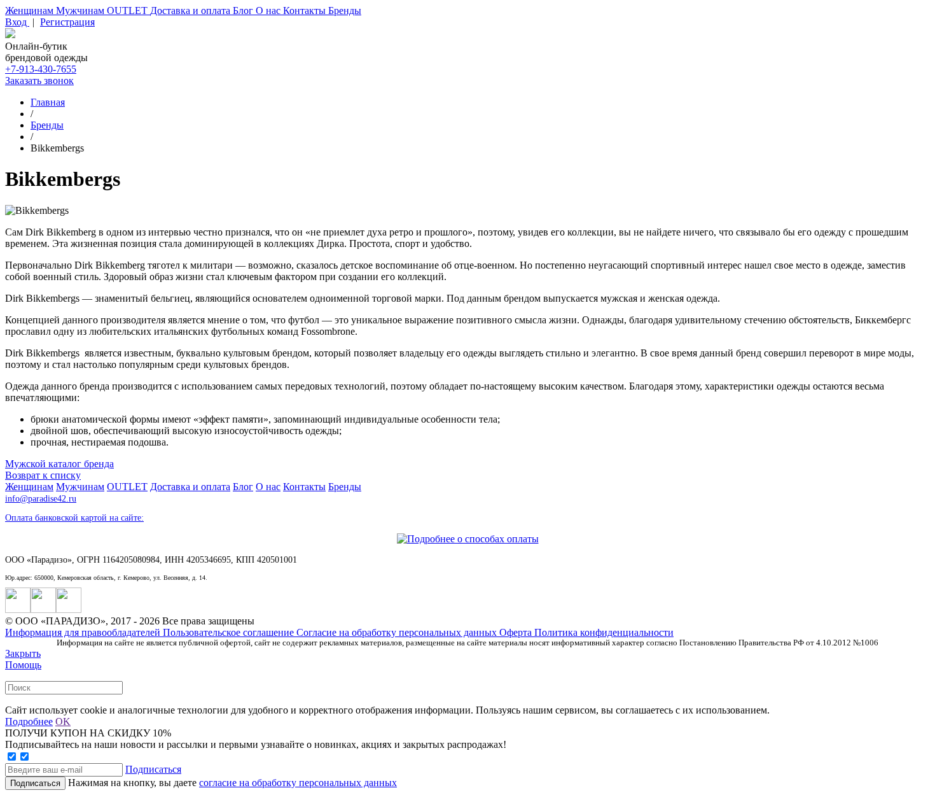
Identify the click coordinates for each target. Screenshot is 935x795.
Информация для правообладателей (84, 632)
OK (63, 721)
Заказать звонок (39, 80)
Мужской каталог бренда (59, 463)
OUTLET (128, 10)
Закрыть (23, 653)
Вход (17, 22)
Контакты (305, 10)
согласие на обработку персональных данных (298, 782)
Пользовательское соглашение (229, 632)
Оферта (516, 632)
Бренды (344, 10)
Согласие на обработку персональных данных (397, 632)
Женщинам (30, 10)
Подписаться (153, 769)
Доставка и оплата (191, 10)
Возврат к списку (43, 475)
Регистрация (67, 22)
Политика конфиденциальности (604, 632)
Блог (244, 10)
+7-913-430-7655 (40, 69)
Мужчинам (81, 10)
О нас (269, 10)
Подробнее (29, 721)
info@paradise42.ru (40, 498)
